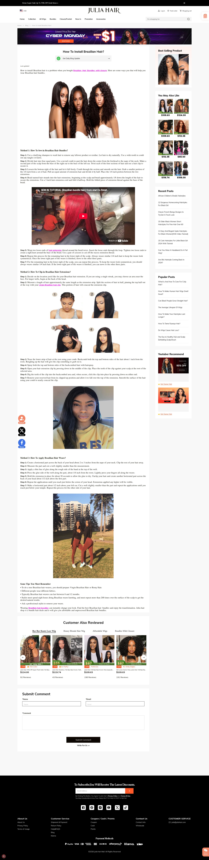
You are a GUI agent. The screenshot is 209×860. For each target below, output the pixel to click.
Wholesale (140, 826)
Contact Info (141, 822)
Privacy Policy (113, 796)
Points (93, 829)
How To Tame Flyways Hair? (169, 324)
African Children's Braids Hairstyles (172, 196)
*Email (88, 699)
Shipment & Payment (59, 822)
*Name (25, 699)
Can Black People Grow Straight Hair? (173, 301)
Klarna (53, 836)
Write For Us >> (83, 745)
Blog (52, 832)
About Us (21, 822)
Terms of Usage (23, 829)
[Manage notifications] (4, 856)
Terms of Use (125, 796)
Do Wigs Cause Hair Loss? (168, 330)
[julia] (104, 11)
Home (19, 25)
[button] (23, 657)
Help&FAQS (55, 829)
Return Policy (56, 826)
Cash (93, 826)
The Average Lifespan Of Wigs (170, 307)
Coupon (94, 822)
